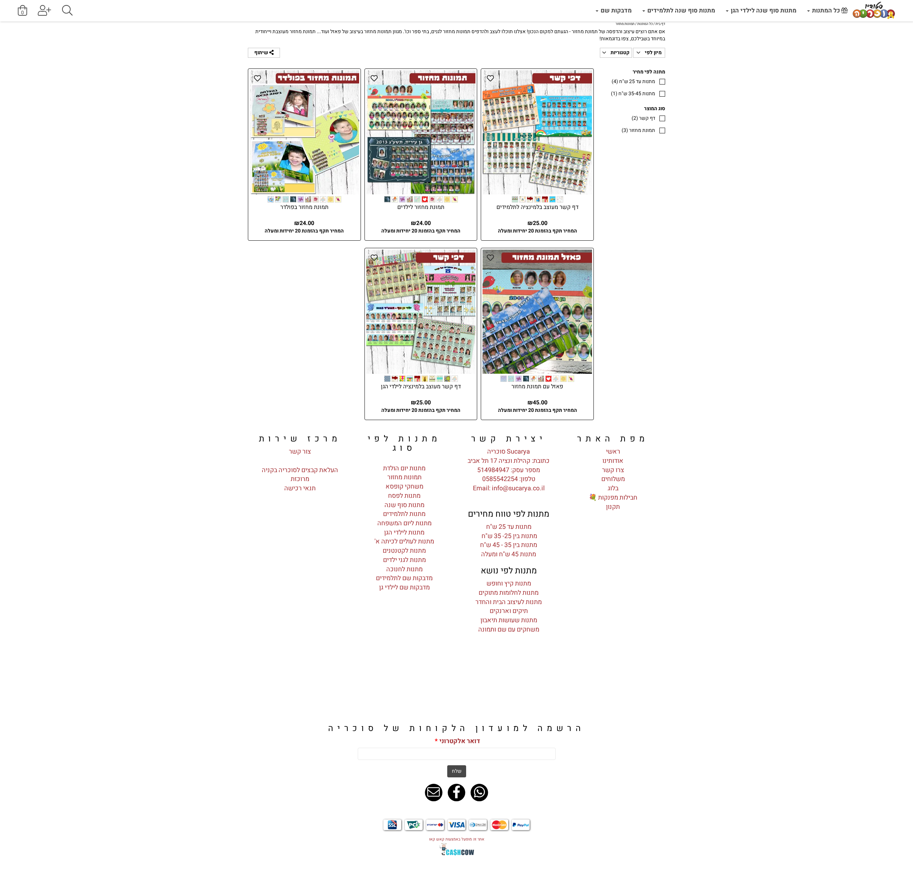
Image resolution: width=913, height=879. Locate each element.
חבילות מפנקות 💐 (613, 497)
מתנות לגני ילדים (404, 560)
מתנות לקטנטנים (404, 551)
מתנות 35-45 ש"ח (633, 93)
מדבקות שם (615, 10)
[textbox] (509, 439)
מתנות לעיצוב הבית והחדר (508, 602)
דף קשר (643, 118)
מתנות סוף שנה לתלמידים (680, 10)
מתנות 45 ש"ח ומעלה (508, 554)
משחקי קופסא (404, 486)
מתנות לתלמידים (404, 514)
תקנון (613, 507)
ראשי (613, 451)
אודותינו (612, 461)
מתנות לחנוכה (404, 569)
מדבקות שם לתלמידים (404, 578)
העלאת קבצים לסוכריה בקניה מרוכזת (300, 474)
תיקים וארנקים (509, 611)
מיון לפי (653, 52)
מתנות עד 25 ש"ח (633, 81)
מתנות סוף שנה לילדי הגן (762, 10)
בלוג (613, 488)
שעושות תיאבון (500, 620)
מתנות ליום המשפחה (404, 523)
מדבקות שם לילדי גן (404, 587)
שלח (456, 771)
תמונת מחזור (638, 130)
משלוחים (613, 479)
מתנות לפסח (404, 496)
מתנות (528, 620)
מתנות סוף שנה (404, 505)
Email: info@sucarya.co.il (509, 488)
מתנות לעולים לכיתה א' (404, 541)
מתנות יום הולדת (404, 468)
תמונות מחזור (404, 477)
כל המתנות (826, 10)
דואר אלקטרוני (457, 741)
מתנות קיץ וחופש (508, 583)
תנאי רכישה (300, 488)
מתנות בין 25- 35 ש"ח (508, 536)
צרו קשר (613, 470)
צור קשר (300, 451)
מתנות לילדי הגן (404, 532)
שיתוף (261, 52)
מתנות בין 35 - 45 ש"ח (508, 545)
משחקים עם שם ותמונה (508, 629)
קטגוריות (619, 52)
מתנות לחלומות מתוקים (509, 593)
